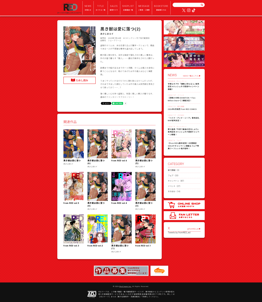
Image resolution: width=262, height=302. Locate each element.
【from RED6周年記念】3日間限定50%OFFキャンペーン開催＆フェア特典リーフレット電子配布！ (183, 146)
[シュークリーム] (159, 271)
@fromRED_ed (193, 229)
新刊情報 (180, 106)
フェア (179, 140)
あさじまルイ (107, 34)
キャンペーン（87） (176, 181)
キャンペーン (181, 81)
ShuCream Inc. (125, 286)
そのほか (180, 115)
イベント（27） (174, 186)
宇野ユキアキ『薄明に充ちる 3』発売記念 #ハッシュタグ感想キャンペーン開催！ (183, 86)
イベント (180, 95)
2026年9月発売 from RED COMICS (182, 109)
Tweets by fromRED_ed (179, 233)
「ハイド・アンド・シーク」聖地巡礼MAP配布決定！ (183, 119)
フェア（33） (174, 175)
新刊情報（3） (174, 170)
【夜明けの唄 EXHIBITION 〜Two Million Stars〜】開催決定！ (181, 99)
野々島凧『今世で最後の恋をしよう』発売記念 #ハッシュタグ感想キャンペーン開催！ (184, 132)
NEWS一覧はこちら (191, 76)
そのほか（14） (174, 191)
